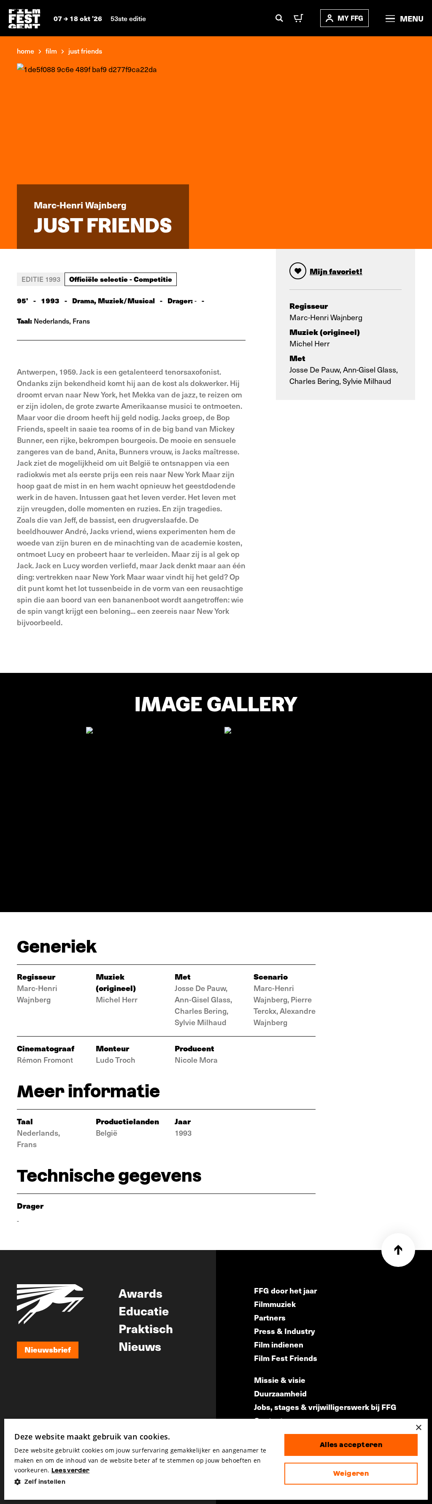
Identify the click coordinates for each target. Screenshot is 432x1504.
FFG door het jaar (285, 1290)
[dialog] (216, 1459)
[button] (142, 1481)
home (25, 50)
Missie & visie (279, 1379)
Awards (140, 1292)
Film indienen (278, 1344)
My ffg (350, 18)
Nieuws (140, 1345)
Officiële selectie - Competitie (120, 279)
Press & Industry (284, 1331)
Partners (270, 1317)
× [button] (418, 1428)
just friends (85, 50)
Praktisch (146, 1328)
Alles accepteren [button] (351, 1445)
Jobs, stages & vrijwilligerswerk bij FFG (325, 1406)
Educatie (144, 1310)
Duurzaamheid (280, 1393)
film (51, 50)
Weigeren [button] (351, 1473)
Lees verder (70, 1470)
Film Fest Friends (285, 1358)
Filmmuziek (275, 1304)
